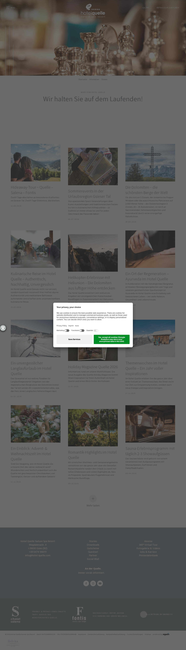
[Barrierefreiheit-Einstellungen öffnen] (3, 328)
